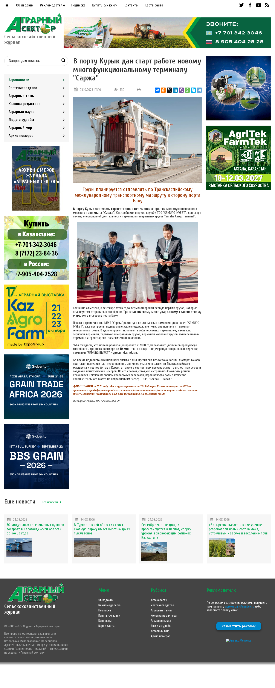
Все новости (50, 502)
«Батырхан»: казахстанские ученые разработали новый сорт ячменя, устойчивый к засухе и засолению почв (238, 529)
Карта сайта (154, 5)
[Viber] (181, 90)
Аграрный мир (20, 127)
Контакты (131, 5)
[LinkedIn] (175, 90)
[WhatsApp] (187, 90)
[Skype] (193, 90)
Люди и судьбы (21, 119)
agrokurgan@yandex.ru (239, 606)
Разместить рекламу (239, 626)
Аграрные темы (22, 96)
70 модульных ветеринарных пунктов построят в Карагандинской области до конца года (35, 529)
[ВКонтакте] (157, 90)
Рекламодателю (52, 5)
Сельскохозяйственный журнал (29, 609)
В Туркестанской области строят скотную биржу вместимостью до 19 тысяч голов (102, 529)
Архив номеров (21, 135)
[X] (169, 90)
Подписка (78, 5)
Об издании (25, 5)
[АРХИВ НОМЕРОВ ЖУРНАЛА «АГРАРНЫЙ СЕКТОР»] (36, 209)
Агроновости (19, 80)
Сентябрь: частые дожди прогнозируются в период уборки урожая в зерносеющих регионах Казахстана (166, 531)
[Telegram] (199, 90)
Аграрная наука (21, 111)
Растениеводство (23, 88)
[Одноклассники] (163, 90)
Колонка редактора (24, 104)
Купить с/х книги (104, 5)
